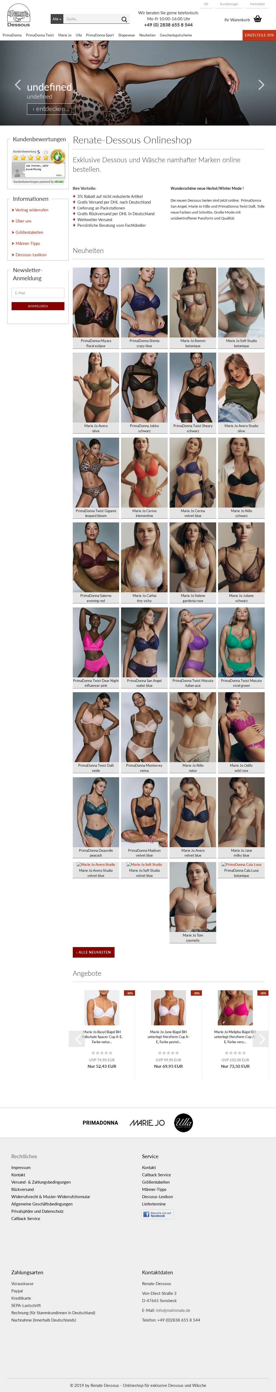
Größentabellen (156, 1182)
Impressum (20, 1167)
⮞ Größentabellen (27, 232)
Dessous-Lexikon (157, 1196)
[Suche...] (124, 19)
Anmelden (38, 306)
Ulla (79, 35)
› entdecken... (51, 108)
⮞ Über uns (22, 220)
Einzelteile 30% (259, 35)
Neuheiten (147, 35)
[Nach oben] (261, 1384)
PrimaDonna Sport (100, 35)
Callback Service (25, 1218)
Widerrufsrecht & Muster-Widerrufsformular (50, 1196)
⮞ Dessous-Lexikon (29, 254)
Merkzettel (257, 4)
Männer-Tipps (154, 1189)
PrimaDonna (12, 35)
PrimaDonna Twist (40, 35)
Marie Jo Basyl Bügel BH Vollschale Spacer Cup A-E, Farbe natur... (101, 1037)
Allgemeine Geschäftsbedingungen (42, 1203)
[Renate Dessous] (25, 19)
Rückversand (22, 1189)
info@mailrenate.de (173, 1310)
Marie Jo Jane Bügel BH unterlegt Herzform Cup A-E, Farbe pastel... (168, 1037)
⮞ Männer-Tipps (26, 243)
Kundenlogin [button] (228, 4)
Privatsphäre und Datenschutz (37, 1211)
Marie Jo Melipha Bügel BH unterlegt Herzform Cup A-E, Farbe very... (235, 1037)
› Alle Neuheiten (93, 952)
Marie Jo (64, 35)
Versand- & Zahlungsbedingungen (41, 1182)
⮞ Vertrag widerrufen (30, 209)
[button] (206, 4)
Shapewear (126, 35)
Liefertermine (154, 1203)
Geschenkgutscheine (176, 35)
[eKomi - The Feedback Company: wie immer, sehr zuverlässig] (38, 166)
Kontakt (18, 1174)
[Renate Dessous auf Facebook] (203, 1213)
